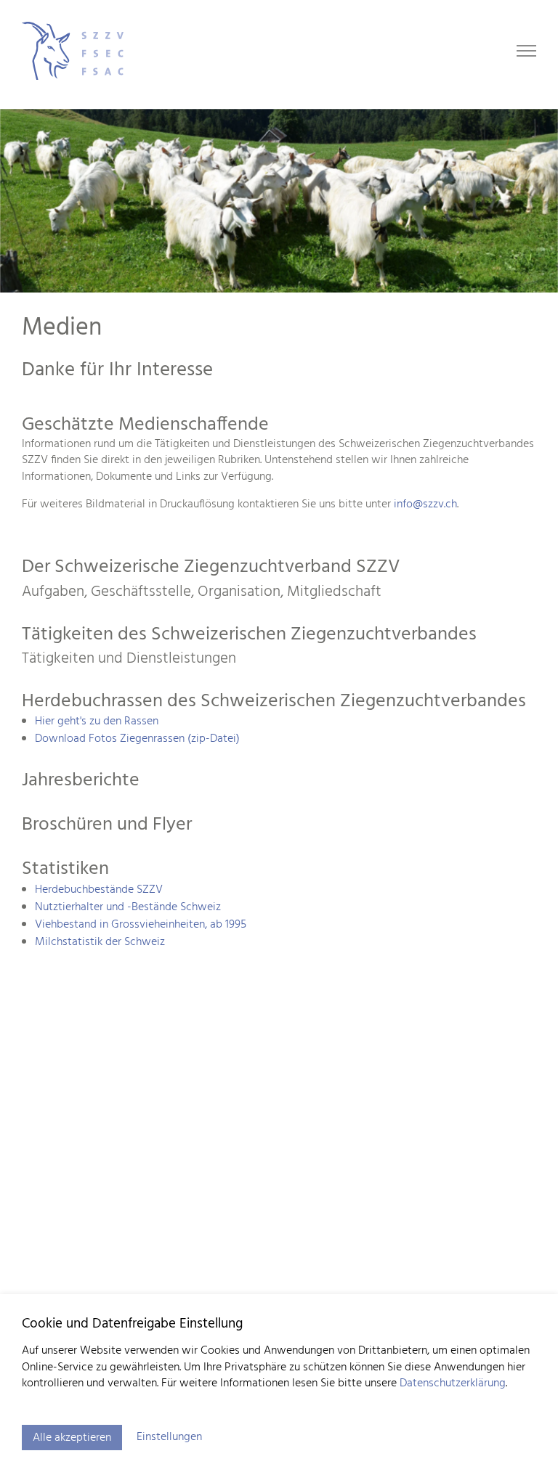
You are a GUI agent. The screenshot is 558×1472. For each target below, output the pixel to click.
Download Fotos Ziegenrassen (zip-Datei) (137, 738)
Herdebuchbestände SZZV (99, 889)
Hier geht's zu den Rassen (96, 721)
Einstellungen (169, 1437)
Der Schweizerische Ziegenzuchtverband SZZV (211, 567)
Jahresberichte (81, 781)
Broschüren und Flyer (107, 825)
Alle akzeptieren (72, 1437)
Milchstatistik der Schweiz (101, 942)
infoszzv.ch (425, 504)
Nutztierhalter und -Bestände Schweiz (128, 907)
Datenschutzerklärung (453, 1383)
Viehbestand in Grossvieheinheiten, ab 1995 (140, 924)
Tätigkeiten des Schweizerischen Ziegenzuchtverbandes (249, 635)
